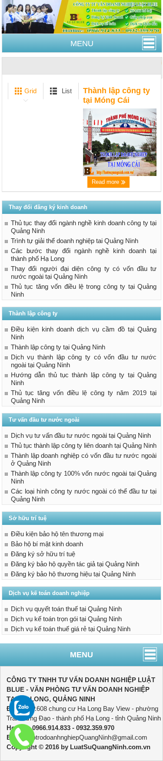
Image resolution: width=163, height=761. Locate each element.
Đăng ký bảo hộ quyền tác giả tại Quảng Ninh (75, 564)
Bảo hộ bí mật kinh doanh (47, 544)
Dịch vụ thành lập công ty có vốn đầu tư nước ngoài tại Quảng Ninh (84, 361)
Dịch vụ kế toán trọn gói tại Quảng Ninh (66, 618)
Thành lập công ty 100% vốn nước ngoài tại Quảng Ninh (84, 477)
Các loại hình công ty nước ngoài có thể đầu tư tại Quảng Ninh (84, 495)
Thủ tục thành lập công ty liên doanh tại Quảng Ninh (83, 445)
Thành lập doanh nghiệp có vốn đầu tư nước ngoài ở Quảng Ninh (84, 459)
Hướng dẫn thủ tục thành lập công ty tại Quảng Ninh (84, 378)
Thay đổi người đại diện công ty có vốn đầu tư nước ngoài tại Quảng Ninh (84, 272)
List (66, 91)
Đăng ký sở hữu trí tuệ (43, 554)
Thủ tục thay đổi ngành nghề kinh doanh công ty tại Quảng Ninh (84, 226)
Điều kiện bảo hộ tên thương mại (57, 534)
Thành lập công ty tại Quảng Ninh (58, 347)
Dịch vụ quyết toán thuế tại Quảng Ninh (66, 608)
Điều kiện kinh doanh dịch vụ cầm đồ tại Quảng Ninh (84, 333)
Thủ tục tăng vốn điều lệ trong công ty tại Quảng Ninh (84, 290)
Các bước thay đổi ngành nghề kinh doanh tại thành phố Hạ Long (84, 254)
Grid (30, 91)
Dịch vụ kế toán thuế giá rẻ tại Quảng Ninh (70, 628)
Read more (106, 182)
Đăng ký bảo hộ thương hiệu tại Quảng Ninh (73, 574)
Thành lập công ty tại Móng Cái (116, 95)
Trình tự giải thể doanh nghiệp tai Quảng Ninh (74, 240)
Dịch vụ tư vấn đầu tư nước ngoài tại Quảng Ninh (81, 435)
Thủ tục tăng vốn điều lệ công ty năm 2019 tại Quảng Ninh (84, 396)
